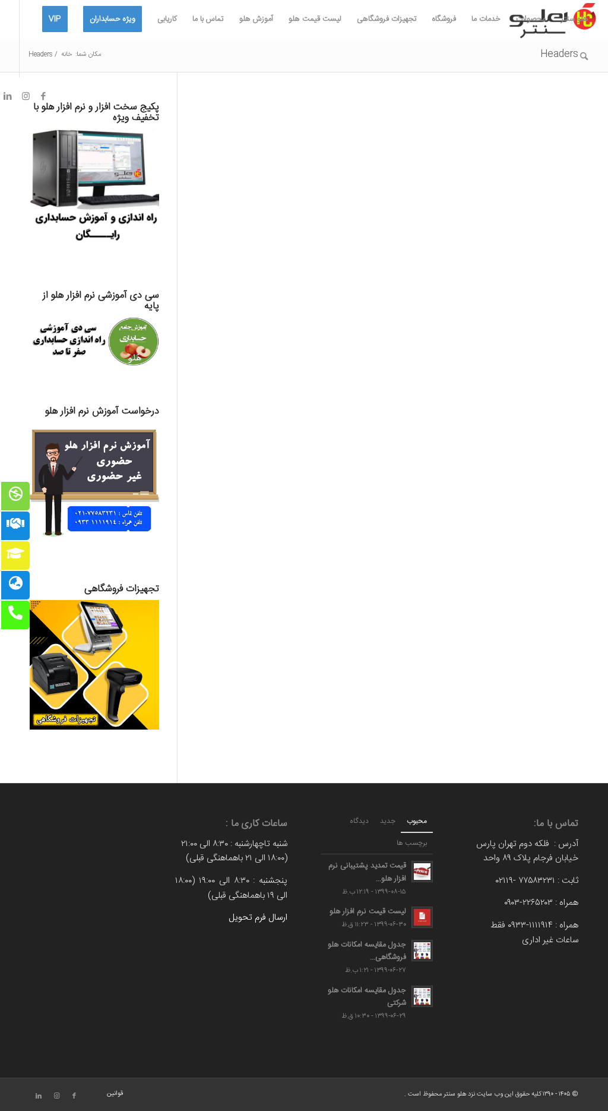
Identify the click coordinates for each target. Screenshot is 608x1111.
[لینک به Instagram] (25, 96)
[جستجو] (584, 58)
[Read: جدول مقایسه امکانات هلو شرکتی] (422, 996)
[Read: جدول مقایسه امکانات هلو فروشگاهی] (422, 950)
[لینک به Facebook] (43, 96)
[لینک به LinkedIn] (39, 1096)
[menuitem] (574, 19)
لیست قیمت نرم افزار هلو (368, 911)
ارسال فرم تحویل (258, 917)
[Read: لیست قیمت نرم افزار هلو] (422, 917)
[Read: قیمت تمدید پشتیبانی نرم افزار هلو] (422, 871)
